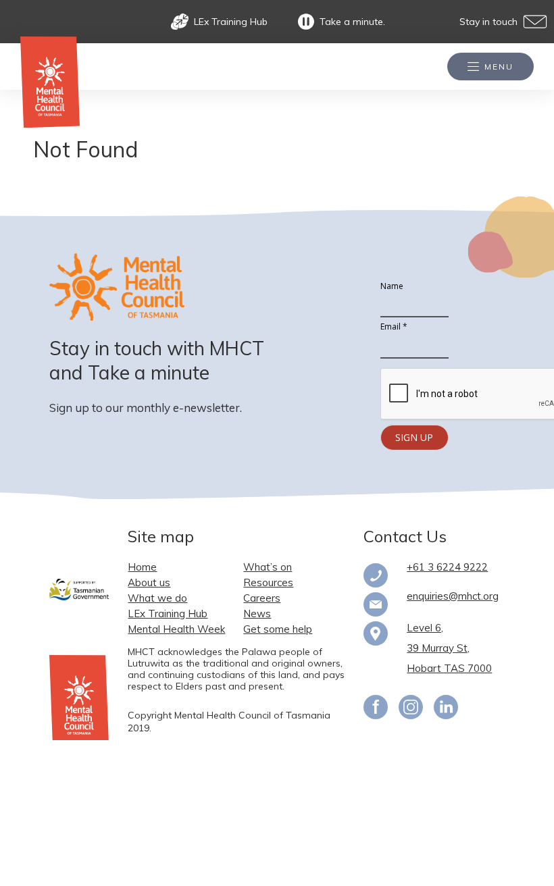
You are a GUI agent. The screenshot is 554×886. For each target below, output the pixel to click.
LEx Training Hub (231, 22)
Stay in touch (488, 22)
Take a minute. (352, 22)
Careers (261, 598)
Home (142, 567)
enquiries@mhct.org (453, 596)
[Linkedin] (446, 709)
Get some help (277, 629)
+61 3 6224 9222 (447, 567)
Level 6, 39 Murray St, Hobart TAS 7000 (449, 648)
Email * (393, 326)
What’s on (267, 567)
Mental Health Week (176, 629)
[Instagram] (411, 709)
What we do (157, 598)
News (257, 613)
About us (149, 582)
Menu (498, 66)
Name (391, 286)
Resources (268, 582)
